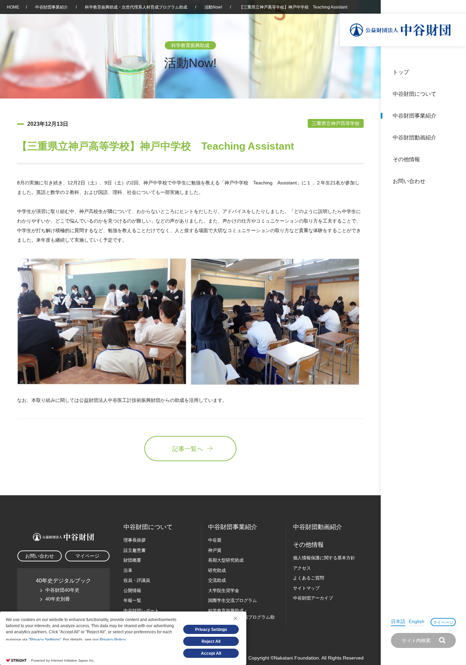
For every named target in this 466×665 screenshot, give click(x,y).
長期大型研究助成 (226, 560)
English (416, 621)
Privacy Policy (112, 639)
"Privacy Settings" (45, 639)
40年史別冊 (57, 599)
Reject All (211, 641)
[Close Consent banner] (235, 618)
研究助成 (217, 570)
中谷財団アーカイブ (313, 598)
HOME (13, 7)
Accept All (211, 653)
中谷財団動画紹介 (414, 137)
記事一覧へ (187, 448)
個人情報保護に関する (324, 557)
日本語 (398, 621)
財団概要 (132, 560)
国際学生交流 (232, 600)
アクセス (302, 568)
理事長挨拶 (134, 540)
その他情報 (406, 159)
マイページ (443, 622)
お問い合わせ (409, 181)
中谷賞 (214, 540)
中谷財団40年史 (62, 590)
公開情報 (132, 590)
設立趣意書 (134, 550)
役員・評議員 (136, 580)
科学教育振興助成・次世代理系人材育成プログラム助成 (136, 7)
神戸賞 (214, 550)
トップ (401, 72)
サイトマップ (306, 588)
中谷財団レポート (141, 610)
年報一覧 (132, 600)
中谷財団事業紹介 (414, 116)
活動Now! (213, 7)
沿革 (456, 137)
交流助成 (217, 580)
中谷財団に (148, 527)
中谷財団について (414, 94)
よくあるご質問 (308, 577)
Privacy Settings (211, 629)
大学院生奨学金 (223, 590)
